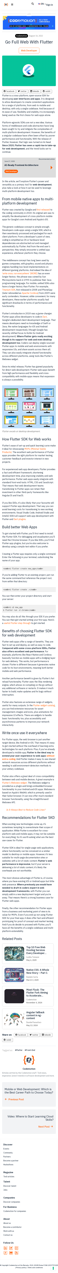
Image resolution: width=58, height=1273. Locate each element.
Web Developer (29, 50)
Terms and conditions (35, 1268)
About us (7, 1223)
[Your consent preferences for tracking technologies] (53, 1268)
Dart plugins (20, 519)
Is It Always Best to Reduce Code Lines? (25, 809)
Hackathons (8, 1164)
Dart (44, 316)
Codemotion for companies (14, 1211)
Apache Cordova (30, 293)
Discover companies (11, 1202)
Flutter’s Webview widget (14, 782)
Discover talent (9, 1186)
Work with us (8, 1231)
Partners (7, 1156)
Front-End (30, 1050)
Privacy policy (21, 1268)
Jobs (5, 1190)
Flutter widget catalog (44, 705)
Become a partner (10, 1160)
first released (43, 209)
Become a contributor (12, 1227)
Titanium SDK (8, 289)
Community (8, 1152)
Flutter (19, 1050)
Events (6, 1149)
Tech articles (8, 1176)
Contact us (8, 1235)
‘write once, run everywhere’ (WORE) (19, 273)
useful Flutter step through (17, 623)
